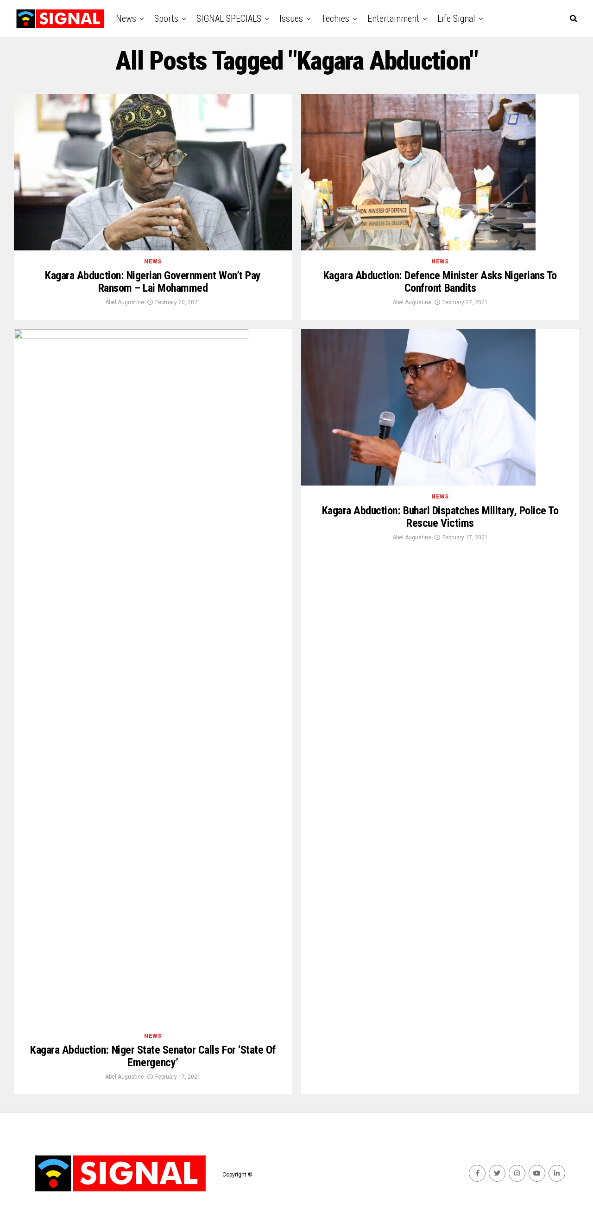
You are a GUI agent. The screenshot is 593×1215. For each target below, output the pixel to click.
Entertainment (393, 18)
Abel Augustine (124, 302)
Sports (166, 18)
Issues (291, 18)
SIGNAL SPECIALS (228, 18)
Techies (335, 18)
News (126, 18)
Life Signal (456, 18)
